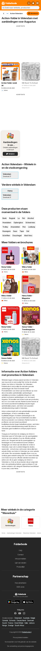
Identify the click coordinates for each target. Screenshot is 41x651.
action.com (5, 440)
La (19, 218)
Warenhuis (26, 466)
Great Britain (18, 623)
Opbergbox (18, 222)
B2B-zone (20, 587)
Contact (20, 554)
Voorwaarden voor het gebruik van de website (20, 642)
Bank (5, 218)
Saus (15, 231)
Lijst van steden (20, 563)
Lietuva (31, 623)
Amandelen (15, 227)
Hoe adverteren (20, 583)
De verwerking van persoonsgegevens (20, 646)
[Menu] (37, 3)
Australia (26, 618)
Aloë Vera (28, 235)
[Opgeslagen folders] (29, 3)
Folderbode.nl (26, 632)
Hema (16, 468)
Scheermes (30, 222)
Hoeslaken (7, 222)
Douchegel (17, 235)
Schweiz (12, 620)
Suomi (4, 623)
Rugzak (12, 218)
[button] (33, 3)
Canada (5, 620)
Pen (24, 227)
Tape (22, 231)
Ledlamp (31, 227)
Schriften (6, 235)
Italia (26, 623)
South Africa (19, 625)
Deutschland (21, 620)
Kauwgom (6, 231)
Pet (23, 218)
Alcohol (30, 218)
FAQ (20, 550)
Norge (4, 625)
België (33, 618)
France (10, 623)
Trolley (5, 227)
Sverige (10, 625)
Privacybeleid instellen (20, 637)
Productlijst (21, 567)
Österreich (18, 618)
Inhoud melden (20, 559)
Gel (27, 231)
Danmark (30, 620)
